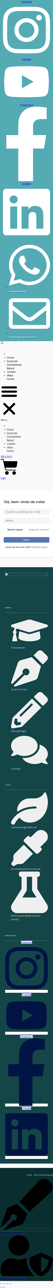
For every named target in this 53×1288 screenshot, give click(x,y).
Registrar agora (40, 547)
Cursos (10, 357)
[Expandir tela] (4, 1283)
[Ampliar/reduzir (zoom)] (1, 1283)
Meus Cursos (10, 377)
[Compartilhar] (7, 1283)
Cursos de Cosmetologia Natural (14, 364)
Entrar (27, 540)
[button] (9, 402)
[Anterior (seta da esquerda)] (1, 1287)
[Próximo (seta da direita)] (4, 1287)
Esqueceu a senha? (39, 529)
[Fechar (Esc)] (10, 1283)
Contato (11, 371)
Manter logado (15, 529)
